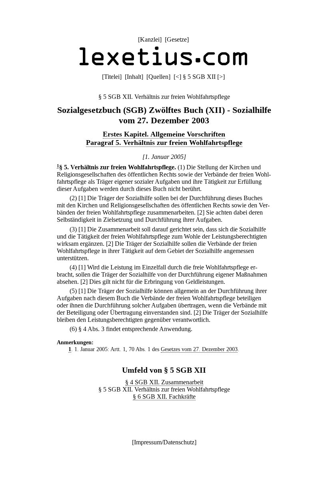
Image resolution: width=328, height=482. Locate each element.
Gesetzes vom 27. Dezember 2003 (199, 349)
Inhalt (134, 76)
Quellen (158, 76)
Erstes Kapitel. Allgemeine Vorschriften (164, 134)
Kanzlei (150, 39)
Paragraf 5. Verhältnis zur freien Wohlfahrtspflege (164, 143)
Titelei (112, 76)
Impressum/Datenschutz (164, 442)
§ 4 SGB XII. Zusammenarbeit (164, 382)
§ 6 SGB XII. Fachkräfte (164, 396)
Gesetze (177, 39)
